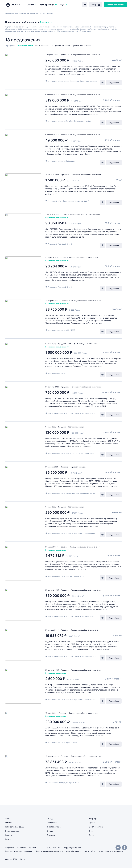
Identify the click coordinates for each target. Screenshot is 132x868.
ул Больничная (88, 656)
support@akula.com (72, 848)
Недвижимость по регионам (110, 851)
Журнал (32, 848)
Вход (94, 5)
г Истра (69, 413)
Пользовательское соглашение (18, 851)
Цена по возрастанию (81, 46)
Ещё (62, 5)
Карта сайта (89, 851)
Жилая (30, 4)
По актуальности (25, 46)
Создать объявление (115, 5)
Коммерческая (47, 4)
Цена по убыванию (62, 46)
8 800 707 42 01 (54, 848)
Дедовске (44, 22)
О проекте (9, 848)
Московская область (56, 413)
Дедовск (77, 413)
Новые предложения (43, 46)
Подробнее (114, 83)
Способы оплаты (73, 851)
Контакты (21, 848)
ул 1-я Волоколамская (91, 413)
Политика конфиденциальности (49, 851)
